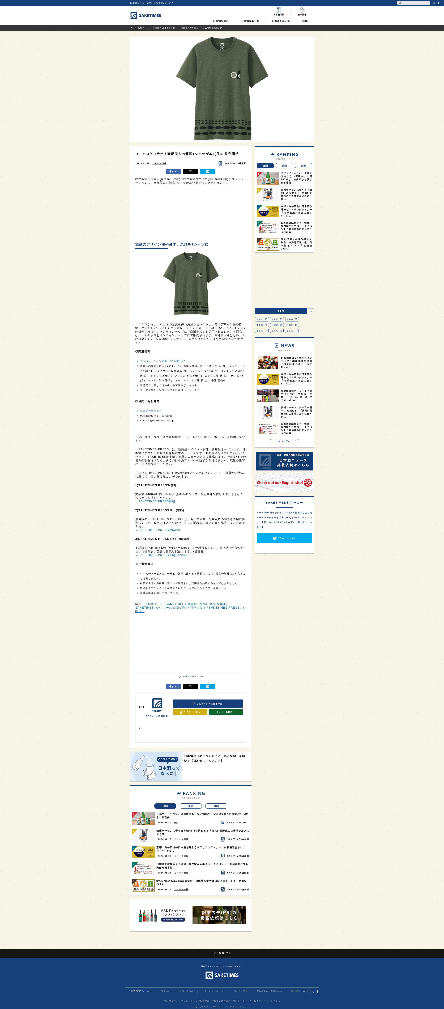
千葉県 (292, 325)
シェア (175, 171)
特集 (305, 21)
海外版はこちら (299, 991)
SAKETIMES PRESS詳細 (156, 501)
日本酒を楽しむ (250, 21)
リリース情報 (159, 163)
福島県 (277, 330)
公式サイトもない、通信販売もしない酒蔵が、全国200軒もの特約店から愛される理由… (202, 815)
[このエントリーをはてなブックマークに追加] (207, 171)
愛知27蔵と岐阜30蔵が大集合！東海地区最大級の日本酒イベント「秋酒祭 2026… (201, 882)
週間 (191, 806)
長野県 (277, 325)
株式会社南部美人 (151, 410)
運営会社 (166, 991)
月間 (216, 806)
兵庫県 (277, 319)
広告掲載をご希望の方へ (270, 991)
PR (176, 822)
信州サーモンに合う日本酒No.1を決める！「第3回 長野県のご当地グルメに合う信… (202, 832)
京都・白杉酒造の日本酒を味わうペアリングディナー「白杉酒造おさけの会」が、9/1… (201, 849)
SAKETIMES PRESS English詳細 (162, 555)
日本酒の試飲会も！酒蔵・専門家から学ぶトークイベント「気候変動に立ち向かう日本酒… (202, 866)
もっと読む (284, 441)
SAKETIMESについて (141, 991)
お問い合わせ (186, 991)
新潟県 (262, 319)
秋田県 (292, 330)
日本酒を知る (221, 21)
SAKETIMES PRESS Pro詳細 (159, 530)
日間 (165, 806)
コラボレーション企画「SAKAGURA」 (164, 361)
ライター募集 (241, 991)
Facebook (438, 3)
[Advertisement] (190, 214)
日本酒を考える (281, 21)
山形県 (262, 330)
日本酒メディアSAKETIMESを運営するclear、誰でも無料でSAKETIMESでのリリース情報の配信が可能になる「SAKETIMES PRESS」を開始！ (190, 608)
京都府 (292, 319)
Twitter (434, 3)
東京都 (262, 325)
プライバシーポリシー (213, 991)
